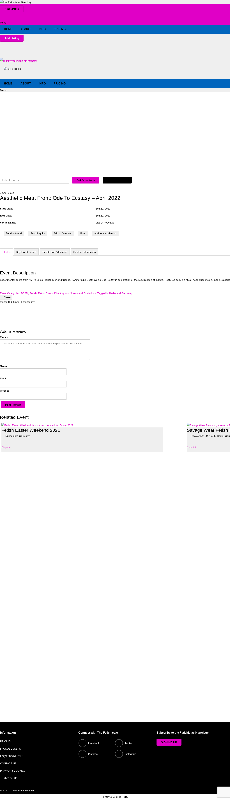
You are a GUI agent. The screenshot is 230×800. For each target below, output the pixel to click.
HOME (8, 29)
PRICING (60, 29)
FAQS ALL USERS (10, 748)
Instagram (130, 753)
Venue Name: (8, 222)
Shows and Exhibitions (83, 293)
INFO (42, 29)
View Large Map (117, 180)
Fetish (33, 293)
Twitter (128, 743)
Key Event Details (26, 252)
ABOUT (25, 29)
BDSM (24, 293)
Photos (6, 252)
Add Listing (11, 8)
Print (83, 233)
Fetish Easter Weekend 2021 (30, 430)
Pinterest (93, 753)
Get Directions (86, 180)
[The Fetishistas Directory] (15, 2)
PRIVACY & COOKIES (12, 770)
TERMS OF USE (9, 778)
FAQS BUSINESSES (11, 756)
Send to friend (14, 233)
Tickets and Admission (54, 252)
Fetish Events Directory (51, 293)
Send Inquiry (38, 233)
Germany (126, 293)
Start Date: (7, 208)
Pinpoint (6, 447)
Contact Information (84, 252)
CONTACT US (8, 763)
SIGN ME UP (169, 742)
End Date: (6, 215)
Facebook (94, 743)
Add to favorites (63, 233)
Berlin (17, 68)
